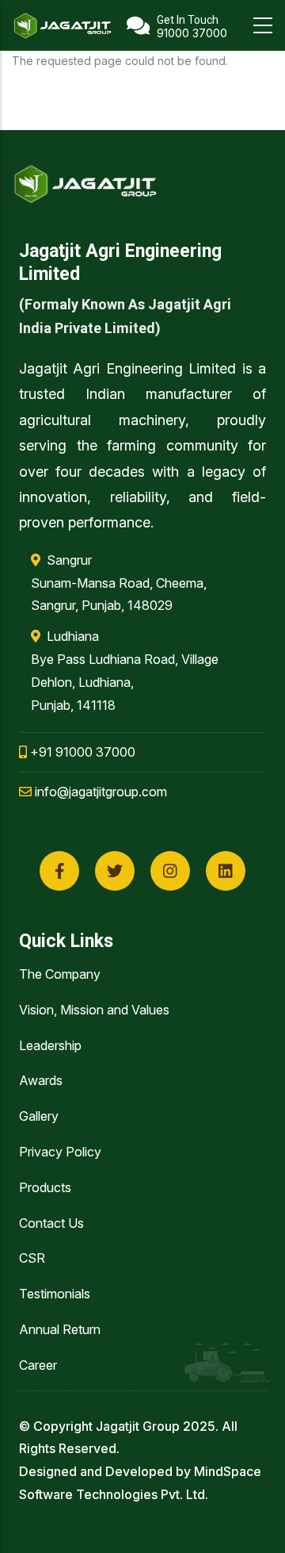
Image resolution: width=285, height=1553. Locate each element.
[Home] (63, 25)
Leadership (50, 1045)
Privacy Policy (60, 1152)
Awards (41, 1080)
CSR (32, 1258)
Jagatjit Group (138, 1426)
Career (38, 1365)
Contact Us (51, 1223)
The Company (60, 974)
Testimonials (54, 1294)
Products (45, 1187)
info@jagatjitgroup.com (99, 792)
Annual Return (60, 1329)
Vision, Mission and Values (94, 1010)
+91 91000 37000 (81, 752)
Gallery (39, 1116)
